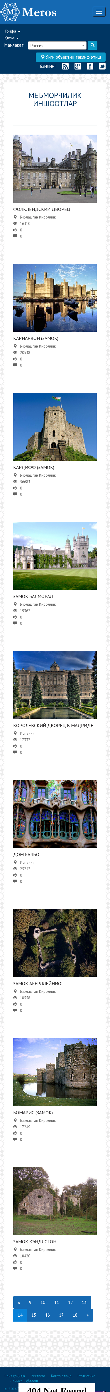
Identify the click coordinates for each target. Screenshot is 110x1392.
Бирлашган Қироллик (38, 217)
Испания (27, 733)
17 (61, 1315)
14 (20, 1315)
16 (47, 1315)
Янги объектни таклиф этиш (73, 57)
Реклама (38, 1376)
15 (33, 1315)
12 (70, 1302)
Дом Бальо (26, 854)
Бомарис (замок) (33, 1112)
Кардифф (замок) (33, 467)
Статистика (86, 1376)
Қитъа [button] (10, 37)
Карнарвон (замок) (35, 338)
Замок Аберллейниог (38, 983)
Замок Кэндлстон (34, 1241)
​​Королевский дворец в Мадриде (53, 725)
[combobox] (57, 45)
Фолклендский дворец (41, 209)
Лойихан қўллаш (24, 1381)
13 (84, 1302)
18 (75, 1315)
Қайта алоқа (61, 1376)
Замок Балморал (33, 596)
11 (56, 1302)
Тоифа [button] (10, 31)
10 (42, 1302)
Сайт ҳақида (14, 1376)
